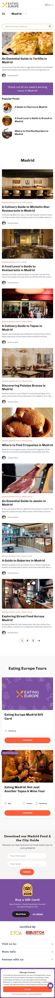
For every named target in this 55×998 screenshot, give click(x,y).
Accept (27, 989)
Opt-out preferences (19, 994)
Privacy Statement (35, 994)
